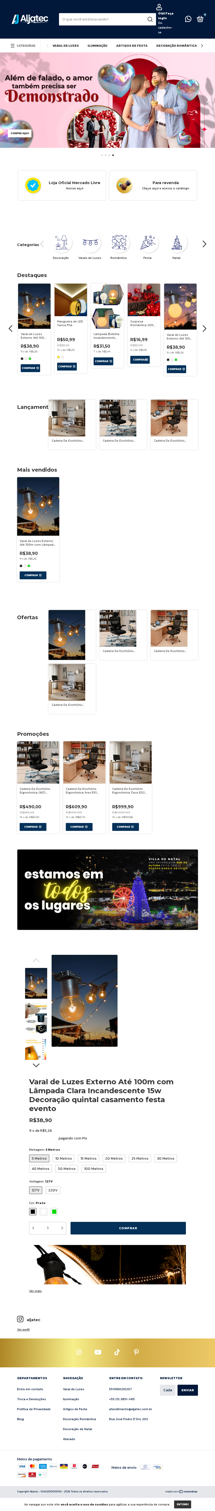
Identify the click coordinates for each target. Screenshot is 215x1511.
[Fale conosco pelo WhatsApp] (188, 20)
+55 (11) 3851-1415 (122, 1399)
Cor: (37, 1203)
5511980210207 (120, 1389)
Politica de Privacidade (34, 1409)
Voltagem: (41, 1181)
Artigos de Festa (132, 45)
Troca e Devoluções (31, 1399)
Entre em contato (30, 1389)
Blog (20, 1419)
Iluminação (98, 45)
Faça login (166, 15)
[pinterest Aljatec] (136, 1353)
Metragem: (44, 1149)
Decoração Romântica (176, 45)
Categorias (26, 45)
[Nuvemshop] (181, 1492)
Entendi (183, 1504)
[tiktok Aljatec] (117, 1353)
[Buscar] (150, 19)
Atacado (69, 1439)
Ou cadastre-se (165, 27)
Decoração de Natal (77, 1429)
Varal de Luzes (65, 45)
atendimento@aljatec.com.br (130, 1409)
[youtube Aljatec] (98, 1353)
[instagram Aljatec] (79, 1353)
